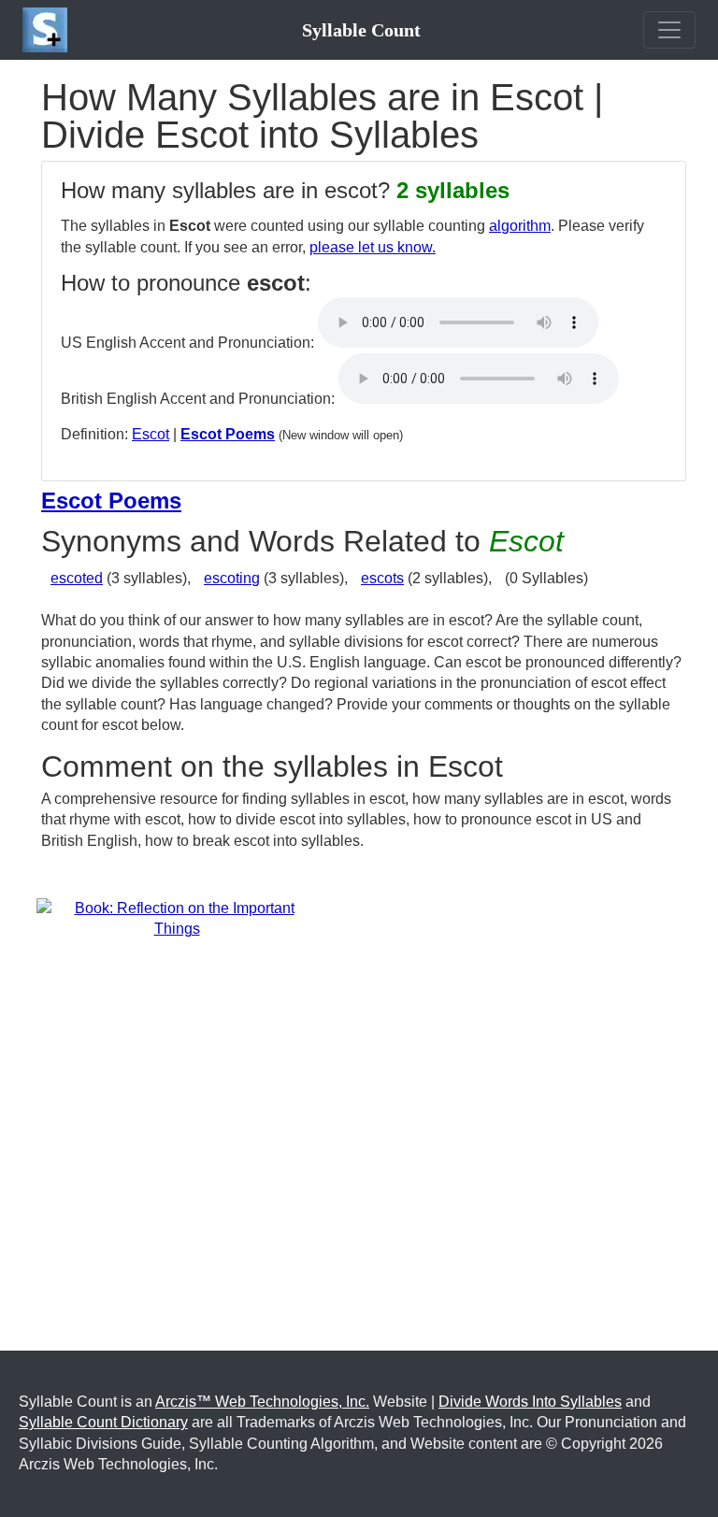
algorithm (520, 226)
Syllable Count (361, 30)
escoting (232, 578)
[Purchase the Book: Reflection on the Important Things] (176, 918)
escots (382, 578)
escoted (76, 578)
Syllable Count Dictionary (103, 1422)
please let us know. (372, 247)
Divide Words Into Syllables (530, 1402)
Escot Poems (227, 434)
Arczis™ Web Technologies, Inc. (262, 1402)
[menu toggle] (669, 30)
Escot (150, 434)
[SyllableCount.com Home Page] (48, 29)
